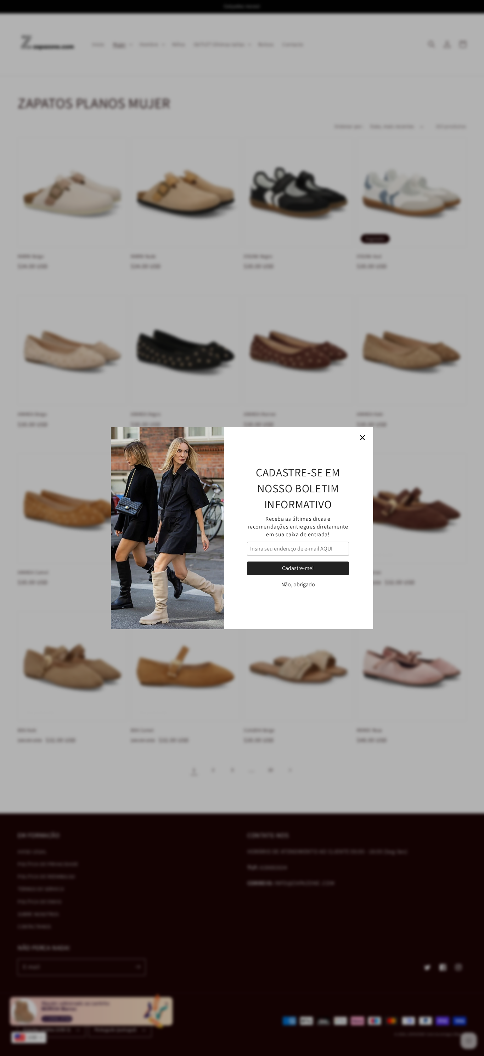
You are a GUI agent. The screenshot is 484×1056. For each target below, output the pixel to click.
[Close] (362, 438)
